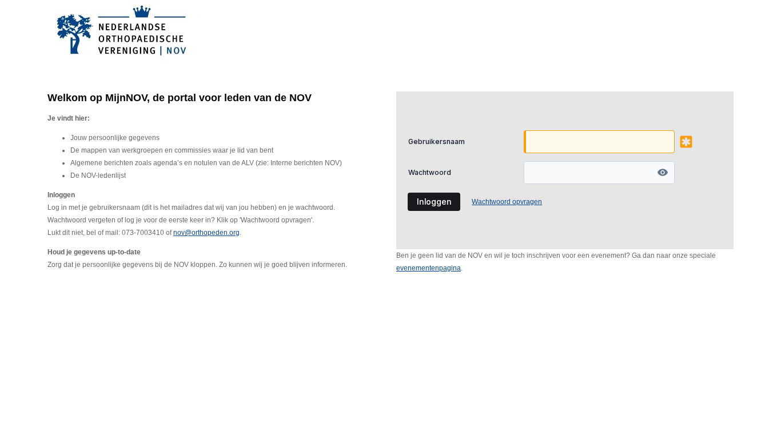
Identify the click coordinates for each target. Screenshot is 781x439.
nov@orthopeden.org (206, 233)
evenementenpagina (428, 268)
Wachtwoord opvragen (507, 202)
